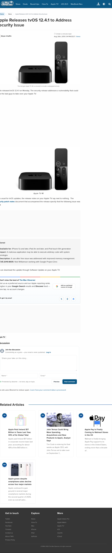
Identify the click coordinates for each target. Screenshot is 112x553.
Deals (25, 4)
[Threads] (67, 299)
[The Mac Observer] (7, 4)
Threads (8, 529)
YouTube (8, 526)
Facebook (8, 522)
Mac (32, 526)
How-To (45, 4)
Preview (57, 381)
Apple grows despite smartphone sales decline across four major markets (20, 481)
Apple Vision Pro (63, 519)
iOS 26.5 (64, 4)
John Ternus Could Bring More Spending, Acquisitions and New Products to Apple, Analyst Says (58, 435)
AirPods (34, 536)
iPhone (33, 529)
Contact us (9, 533)
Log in (48, 352)
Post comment (69, 381)
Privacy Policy (10, 540)
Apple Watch (61, 522)
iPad (32, 533)
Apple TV (54, 4)
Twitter (7, 519)
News (18, 4)
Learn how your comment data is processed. (48, 389)
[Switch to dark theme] (104, 4)
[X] (61, 299)
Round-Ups (34, 4)
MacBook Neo (76, 4)
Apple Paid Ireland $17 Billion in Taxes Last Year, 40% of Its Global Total (19, 432)
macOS (59, 533)
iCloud (59, 536)
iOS (58, 529)
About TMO (9, 536)
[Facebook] (73, 299)
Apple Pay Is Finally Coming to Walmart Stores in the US (96, 432)
